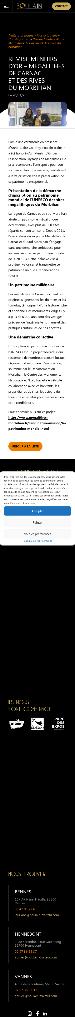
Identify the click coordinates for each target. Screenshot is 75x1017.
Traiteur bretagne (21, 35)
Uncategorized (18, 39)
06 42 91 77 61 (26, 909)
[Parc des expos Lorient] (58, 724)
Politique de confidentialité (37, 540)
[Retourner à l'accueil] (29, 6)
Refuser (37, 522)
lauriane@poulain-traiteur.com (37, 915)
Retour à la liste (25, 446)
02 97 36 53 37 (26, 951)
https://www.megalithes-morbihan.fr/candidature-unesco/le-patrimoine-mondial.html (37, 423)
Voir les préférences (37, 534)
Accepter (37, 511)
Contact (61, 6)
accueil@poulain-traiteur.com (36, 957)
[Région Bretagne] (37, 724)
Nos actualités (47, 35)
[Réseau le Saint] (16, 724)
